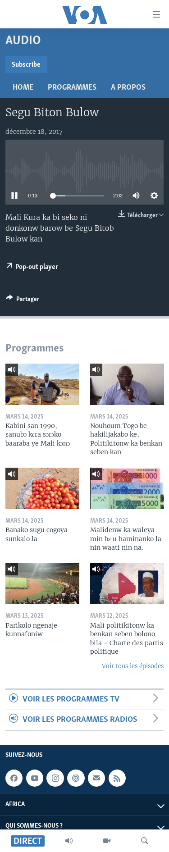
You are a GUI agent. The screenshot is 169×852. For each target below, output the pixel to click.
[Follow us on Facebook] (14, 778)
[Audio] (68, 840)
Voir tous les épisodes (133, 666)
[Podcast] (75, 778)
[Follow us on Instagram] (55, 778)
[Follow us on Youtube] (34, 778)
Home (23, 88)
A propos (128, 88)
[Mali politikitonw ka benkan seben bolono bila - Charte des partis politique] (127, 583)
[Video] (106, 840)
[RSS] (117, 778)
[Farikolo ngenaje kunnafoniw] (42, 583)
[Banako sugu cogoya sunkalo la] (42, 488)
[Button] (22, 300)
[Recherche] (144, 840)
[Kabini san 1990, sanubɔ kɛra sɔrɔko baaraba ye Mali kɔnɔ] (42, 384)
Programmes (72, 88)
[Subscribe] (96, 778)
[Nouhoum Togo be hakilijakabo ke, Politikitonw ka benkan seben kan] (127, 384)
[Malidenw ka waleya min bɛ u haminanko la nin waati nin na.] (127, 488)
